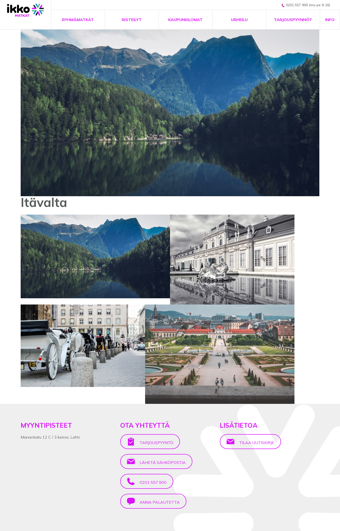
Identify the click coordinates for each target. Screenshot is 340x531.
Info (330, 19)
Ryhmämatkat (78, 19)
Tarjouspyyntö (156, 442)
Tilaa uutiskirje (256, 442)
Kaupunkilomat (185, 19)
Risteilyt (132, 19)
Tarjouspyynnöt (293, 19)
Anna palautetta (159, 502)
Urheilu (239, 19)
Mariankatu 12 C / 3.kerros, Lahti (50, 437)
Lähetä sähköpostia (162, 462)
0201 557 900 (153, 482)
